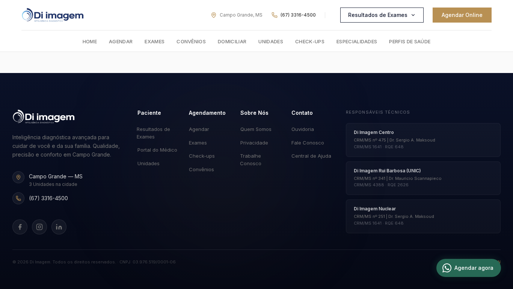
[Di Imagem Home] (43, 116)
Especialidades (356, 41)
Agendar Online (462, 15)
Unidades (270, 41)
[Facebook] (19, 226)
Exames (154, 41)
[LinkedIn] (58, 226)
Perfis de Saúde (409, 41)
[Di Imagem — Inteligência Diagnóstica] (52, 15)
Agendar (121, 41)
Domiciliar (232, 41)
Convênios (191, 41)
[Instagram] (39, 226)
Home (90, 41)
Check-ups (309, 41)
